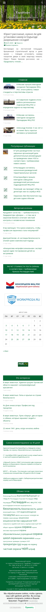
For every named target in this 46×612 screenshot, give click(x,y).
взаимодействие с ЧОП (11, 512)
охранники (28, 538)
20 (23, 335)
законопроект (25, 515)
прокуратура (10, 544)
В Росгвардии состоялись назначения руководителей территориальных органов (25, 170)
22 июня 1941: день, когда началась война (21, 428)
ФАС (28, 502)
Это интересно (23, 378)
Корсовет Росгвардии (26, 499)
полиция (37, 538)
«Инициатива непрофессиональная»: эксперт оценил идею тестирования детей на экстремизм (22, 251)
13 (23, 330)
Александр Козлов (9, 496)
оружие (18, 527)
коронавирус (13, 518)
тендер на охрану (29, 544)
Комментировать (12, 45)
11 (12, 330)
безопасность (12, 508)
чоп (25, 548)
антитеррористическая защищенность (17, 505)
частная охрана (12, 548)
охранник (16, 538)
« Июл (5, 351)
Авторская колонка (23, 208)
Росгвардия (18, 502)
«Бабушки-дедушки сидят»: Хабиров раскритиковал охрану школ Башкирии (23, 479)
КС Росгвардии (13, 499)
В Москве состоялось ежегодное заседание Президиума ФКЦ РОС (26, 117)
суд (19, 544)
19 (18, 335)
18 (12, 335)
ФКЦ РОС (34, 502)
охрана (26, 527)
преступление (7, 541)
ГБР (38, 496)
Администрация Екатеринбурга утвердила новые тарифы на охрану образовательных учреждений (22, 449)
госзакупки (9, 514)
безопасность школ (31, 508)
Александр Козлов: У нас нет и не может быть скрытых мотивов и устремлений (29, 130)
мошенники (24, 518)
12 (18, 330)
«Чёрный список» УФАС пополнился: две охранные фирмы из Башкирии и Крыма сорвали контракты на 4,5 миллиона (22, 464)
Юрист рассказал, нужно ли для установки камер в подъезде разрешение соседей (22, 36)
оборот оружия (8, 527)
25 (12, 339)
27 (23, 339)
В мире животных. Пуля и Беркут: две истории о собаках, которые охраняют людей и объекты (22, 418)
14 (29, 330)
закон (17, 515)
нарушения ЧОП (28, 520)
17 (6, 335)
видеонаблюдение (28, 512)
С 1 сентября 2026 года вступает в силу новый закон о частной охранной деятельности (22, 456)
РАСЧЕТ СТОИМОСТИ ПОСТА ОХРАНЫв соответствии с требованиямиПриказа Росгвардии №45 (23, 269)
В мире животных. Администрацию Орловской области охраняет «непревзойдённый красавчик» (23, 385)
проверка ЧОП (25, 541)
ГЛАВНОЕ (23, 80)
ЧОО (39, 502)
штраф (32, 549)
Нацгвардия (7, 502)
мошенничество (11, 520)
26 (18, 339)
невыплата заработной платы (14, 524)
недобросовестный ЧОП (33, 524)
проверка (16, 541)
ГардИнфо (23, 12)
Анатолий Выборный (27, 495)
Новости (19, 43)
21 (29, 335)
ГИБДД (5, 499)
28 (29, 339)
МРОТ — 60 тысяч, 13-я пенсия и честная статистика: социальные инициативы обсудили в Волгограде (23, 472)
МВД (36, 499)
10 (6, 330)
